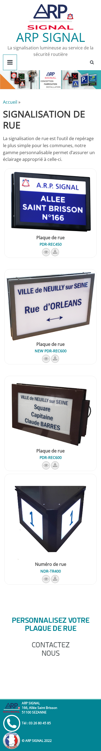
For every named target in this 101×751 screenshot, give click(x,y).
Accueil (10, 102)
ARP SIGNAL (50, 37)
